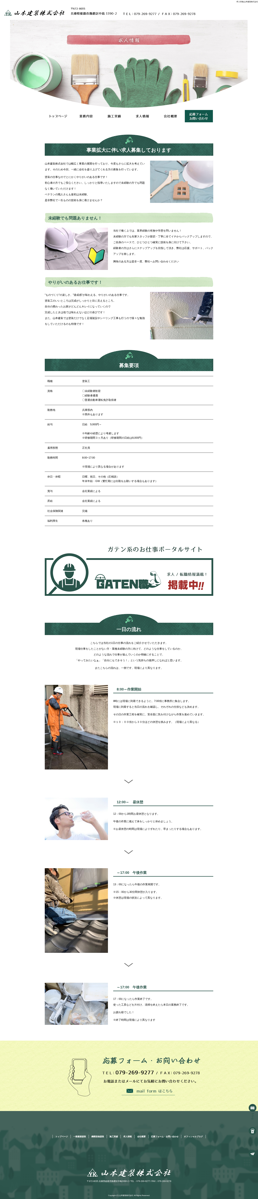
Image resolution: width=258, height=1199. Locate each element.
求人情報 (143, 116)
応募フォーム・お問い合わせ (199, 116)
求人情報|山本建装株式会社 (247, 2)
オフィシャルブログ (193, 1136)
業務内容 (87, 116)
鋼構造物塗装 (97, 1136)
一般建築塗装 (79, 1136)
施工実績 (115, 116)
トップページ (59, 116)
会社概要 (171, 116)
